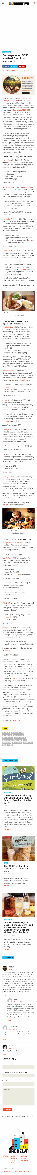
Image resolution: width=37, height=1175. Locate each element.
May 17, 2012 (13, 969)
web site (28, 491)
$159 (4, 287)
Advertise (14, 1158)
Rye (3, 454)
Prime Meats (28, 187)
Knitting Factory (8, 477)
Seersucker (6, 219)
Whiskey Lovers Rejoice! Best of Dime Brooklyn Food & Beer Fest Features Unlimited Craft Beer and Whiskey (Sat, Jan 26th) (18, 927)
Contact (13, 1160)
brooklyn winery (17, 733)
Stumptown (17, 742)
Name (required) (7, 1064)
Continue (6, 829)
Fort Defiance (7, 558)
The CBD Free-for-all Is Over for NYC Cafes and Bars (16, 868)
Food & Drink (6, 52)
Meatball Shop (8, 327)
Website (5, 1081)
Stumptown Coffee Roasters (12, 542)
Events (5, 1156)
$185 (8, 650)
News (6, 863)
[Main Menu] (3, 3)
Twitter (23, 1158)
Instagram (24, 1160)
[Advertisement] (18, 25)
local (13, 380)
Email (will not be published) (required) (14, 1072)
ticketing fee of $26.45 (20, 110)
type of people (17, 678)
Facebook (24, 1156)
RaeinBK (17, 720)
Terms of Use (21, 1169)
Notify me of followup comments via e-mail (19, 1116)
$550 (21, 108)
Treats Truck (7, 251)
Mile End (5, 603)
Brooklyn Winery (8, 429)
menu (32, 240)
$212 (7, 505)
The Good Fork (8, 583)
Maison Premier (8, 371)
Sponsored (7, 792)
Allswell (5, 400)
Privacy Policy (7, 1171)
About (13, 1156)
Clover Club (6, 160)
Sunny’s (5, 628)
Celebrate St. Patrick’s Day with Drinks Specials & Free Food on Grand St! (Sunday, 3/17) (18, 799)
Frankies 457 (7, 187)
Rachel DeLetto (10, 71)
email (23, 66)
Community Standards (22, 1171)
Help (12, 1162)
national (21, 380)
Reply (4, 995)
